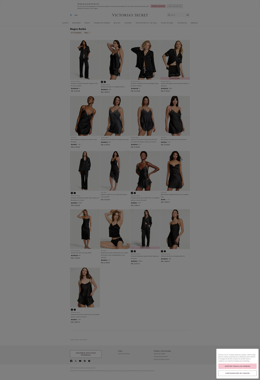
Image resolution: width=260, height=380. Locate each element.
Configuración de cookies (237, 373)
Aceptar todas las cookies (237, 366)
